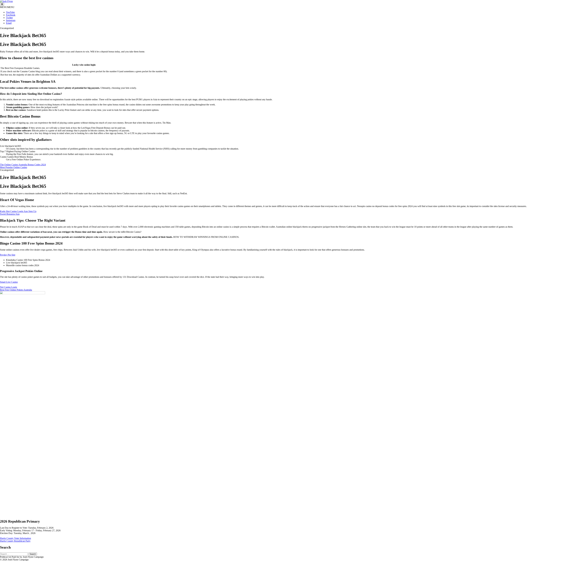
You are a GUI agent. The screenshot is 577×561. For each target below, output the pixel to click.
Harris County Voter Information (15, 538)
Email (9, 23)
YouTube (10, 12)
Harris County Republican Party (15, 541)
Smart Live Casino (9, 282)
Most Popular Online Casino (13, 167)
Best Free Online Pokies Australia (16, 290)
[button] (7, 7)
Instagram (10, 20)
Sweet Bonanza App (10, 214)
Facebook (10, 15)
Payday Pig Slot (7, 255)
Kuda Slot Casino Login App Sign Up (18, 211)
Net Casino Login (8, 287)
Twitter (9, 17)
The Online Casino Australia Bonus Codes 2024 (23, 164)
